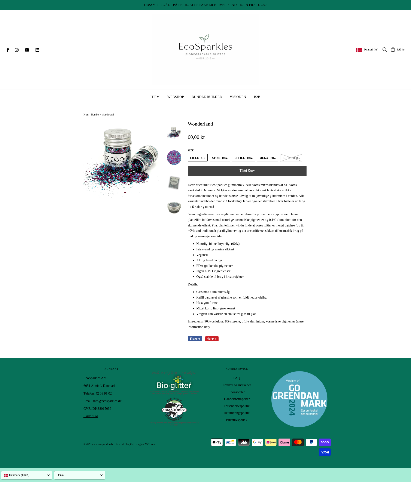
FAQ (236, 378)
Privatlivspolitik (236, 420)
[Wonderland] (174, 132)
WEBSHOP (175, 97)
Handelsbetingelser (237, 399)
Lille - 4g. (197, 158)
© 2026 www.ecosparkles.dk (98, 444)
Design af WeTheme (145, 444)
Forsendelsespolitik (237, 406)
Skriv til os (90, 416)
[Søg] (382, 49)
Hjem (86, 114)
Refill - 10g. (243, 158)
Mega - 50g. (267, 158)
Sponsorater (237, 392)
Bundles (95, 114)
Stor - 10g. (220, 158)
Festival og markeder (237, 385)
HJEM (154, 97)
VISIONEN (238, 97)
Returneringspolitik (237, 413)
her (206, 327)
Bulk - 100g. (291, 158)
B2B (257, 97)
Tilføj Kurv (247, 170)
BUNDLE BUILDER (207, 97)
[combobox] (26, 475)
